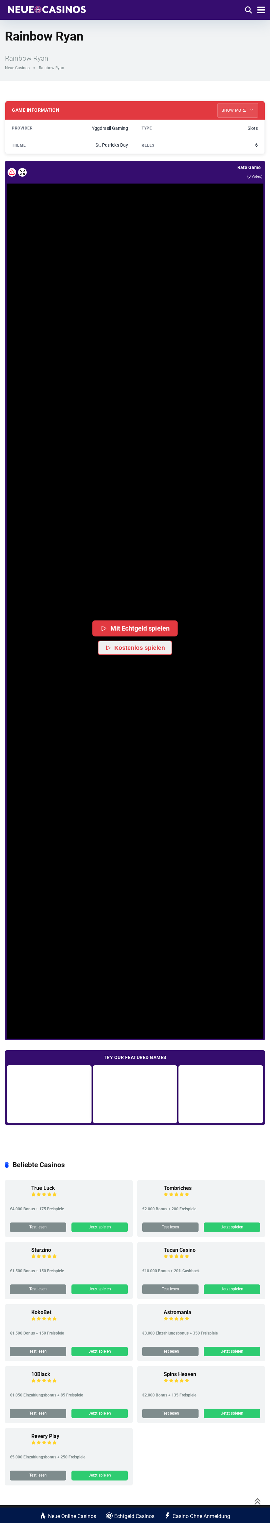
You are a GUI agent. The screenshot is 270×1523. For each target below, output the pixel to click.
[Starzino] (18, 1261)
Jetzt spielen (100, 1227)
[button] (135, 591)
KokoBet (41, 1312)
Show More (234, 110)
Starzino (41, 1250)
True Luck (43, 1188)
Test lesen (38, 1227)
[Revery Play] (18, 1448)
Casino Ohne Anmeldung (201, 1516)
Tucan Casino (180, 1250)
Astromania (177, 1312)
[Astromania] (150, 1324)
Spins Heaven (180, 1374)
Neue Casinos (17, 68)
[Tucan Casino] (150, 1261)
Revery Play (45, 1436)
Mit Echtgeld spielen (140, 628)
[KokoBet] (18, 1324)
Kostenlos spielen (139, 648)
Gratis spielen (49, 1094)
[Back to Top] (257, 1501)
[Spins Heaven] (150, 1386)
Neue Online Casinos (72, 1516)
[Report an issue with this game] (12, 172)
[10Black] (18, 1386)
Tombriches (178, 1188)
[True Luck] (18, 1199)
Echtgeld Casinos (134, 1516)
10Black (40, 1374)
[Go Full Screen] (22, 172)
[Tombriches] (150, 1199)
